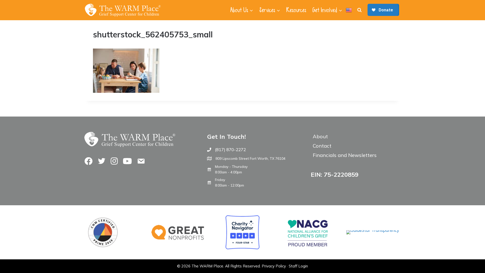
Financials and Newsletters (345, 155)
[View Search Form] (359, 10)
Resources (296, 10)
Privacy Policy (274, 266)
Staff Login (298, 266)
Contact (322, 146)
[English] (348, 10)
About (320, 136)
